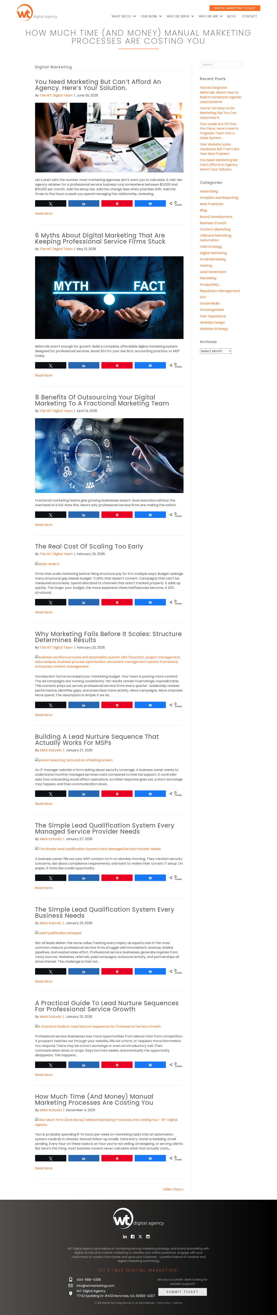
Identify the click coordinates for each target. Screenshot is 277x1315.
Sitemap (177, 1302)
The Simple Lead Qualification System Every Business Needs (104, 912)
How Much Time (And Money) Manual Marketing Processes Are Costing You (94, 1099)
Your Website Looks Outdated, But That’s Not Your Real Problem (219, 149)
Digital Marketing (213, 253)
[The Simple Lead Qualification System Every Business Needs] (58, 932)
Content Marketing (215, 229)
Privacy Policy (163, 1302)
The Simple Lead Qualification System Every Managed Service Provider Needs (104, 828)
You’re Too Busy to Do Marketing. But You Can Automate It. (218, 113)
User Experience (213, 316)
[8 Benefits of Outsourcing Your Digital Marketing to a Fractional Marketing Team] (109, 455)
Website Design (212, 322)
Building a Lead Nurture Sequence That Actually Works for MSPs (97, 739)
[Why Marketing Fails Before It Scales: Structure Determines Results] (109, 661)
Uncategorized (211, 309)
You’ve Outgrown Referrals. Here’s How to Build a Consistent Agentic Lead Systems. (220, 94)
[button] (134, 16)
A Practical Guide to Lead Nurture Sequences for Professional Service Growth (107, 1006)
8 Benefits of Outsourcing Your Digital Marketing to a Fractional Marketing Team (102, 400)
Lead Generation (213, 271)
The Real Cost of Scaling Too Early (89, 546)
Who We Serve (178, 16)
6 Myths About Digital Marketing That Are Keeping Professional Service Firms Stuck (100, 238)
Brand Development (216, 216)
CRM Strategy (211, 246)
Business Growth (213, 223)
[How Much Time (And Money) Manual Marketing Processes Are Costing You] (109, 1122)
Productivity (209, 284)
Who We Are (208, 16)
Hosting (206, 265)
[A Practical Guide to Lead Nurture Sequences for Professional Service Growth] (98, 1026)
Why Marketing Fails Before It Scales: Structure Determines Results (108, 637)
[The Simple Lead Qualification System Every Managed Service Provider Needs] (98, 848)
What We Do (122, 16)
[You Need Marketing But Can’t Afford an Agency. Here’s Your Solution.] (109, 137)
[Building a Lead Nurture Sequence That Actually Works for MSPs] (74, 760)
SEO (203, 297)
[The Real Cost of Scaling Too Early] (47, 563)
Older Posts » (173, 1189)
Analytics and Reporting (219, 197)
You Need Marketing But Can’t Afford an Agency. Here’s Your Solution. (98, 84)
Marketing (208, 278)
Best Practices (211, 204)
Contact (249, 16)
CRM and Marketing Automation (215, 238)
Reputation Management (220, 291)
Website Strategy (214, 328)
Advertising (209, 191)
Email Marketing (212, 259)
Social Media (210, 303)
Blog (231, 16)
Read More (43, 213)
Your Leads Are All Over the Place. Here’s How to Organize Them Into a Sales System (219, 131)
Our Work (149, 16)
